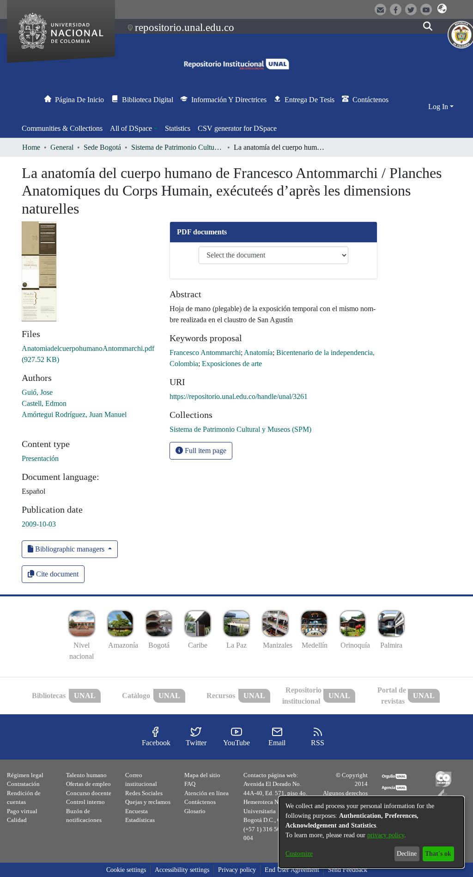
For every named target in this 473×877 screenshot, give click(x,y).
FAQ (189, 783)
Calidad (17, 819)
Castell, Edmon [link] (44, 403)
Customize (299, 853)
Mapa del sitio (202, 775)
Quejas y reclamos (147, 801)
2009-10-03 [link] (39, 524)
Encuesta (136, 811)
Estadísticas (140, 819)
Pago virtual (22, 811)
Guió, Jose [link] (37, 392)
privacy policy (385, 835)
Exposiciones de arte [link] (232, 364)
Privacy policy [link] (237, 869)
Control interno (85, 801)
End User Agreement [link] (292, 869)
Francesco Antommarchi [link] (205, 352)
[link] (240, 429)
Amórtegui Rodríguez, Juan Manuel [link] (74, 414)
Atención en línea (206, 793)
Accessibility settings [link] (182, 869)
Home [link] (31, 147)
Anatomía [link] (258, 352)
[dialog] (371, 832)
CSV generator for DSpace (237, 128)
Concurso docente (88, 793)
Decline (407, 853)
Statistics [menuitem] (177, 128)
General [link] (61, 147)
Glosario (195, 811)
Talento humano (86, 775)
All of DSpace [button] (131, 128)
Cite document (56, 574)
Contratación (23, 783)
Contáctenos (200, 801)
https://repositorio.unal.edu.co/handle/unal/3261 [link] (239, 396)
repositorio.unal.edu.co (184, 27)
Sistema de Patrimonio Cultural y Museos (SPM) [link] (177, 147)
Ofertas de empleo (88, 783)
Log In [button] (439, 106)
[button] (442, 9)
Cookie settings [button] (126, 869)
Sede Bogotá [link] (102, 147)
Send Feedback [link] (347, 869)
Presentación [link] (40, 458)
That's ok (438, 853)
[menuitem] (134, 128)
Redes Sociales (144, 793)
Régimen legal (25, 775)
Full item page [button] (204, 450)
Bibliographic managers (69, 549)
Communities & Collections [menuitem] (62, 128)
